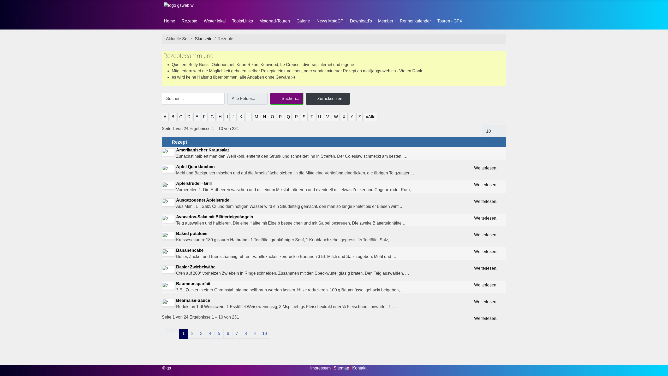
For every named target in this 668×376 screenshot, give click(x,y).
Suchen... (290, 98)
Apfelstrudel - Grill (194, 183)
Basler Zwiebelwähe (196, 267)
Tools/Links (242, 21)
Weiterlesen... (487, 168)
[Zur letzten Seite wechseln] (280, 330)
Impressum (321, 368)
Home (169, 21)
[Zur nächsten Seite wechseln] (273, 330)
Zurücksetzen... (330, 98)
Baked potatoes (191, 233)
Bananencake (190, 250)
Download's (361, 21)
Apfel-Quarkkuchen (195, 166)
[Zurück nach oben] (661, 369)
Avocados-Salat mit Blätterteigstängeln (214, 217)
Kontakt (359, 368)
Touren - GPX (449, 21)
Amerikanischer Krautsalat (202, 150)
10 (264, 333)
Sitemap (342, 368)
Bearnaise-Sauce (193, 300)
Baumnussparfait (193, 283)
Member (385, 21)
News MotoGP (330, 21)
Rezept (178, 142)
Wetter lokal (215, 21)
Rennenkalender (415, 21)
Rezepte (189, 21)
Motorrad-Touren (274, 21)
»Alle (370, 117)
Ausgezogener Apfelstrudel (203, 200)
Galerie (303, 21)
